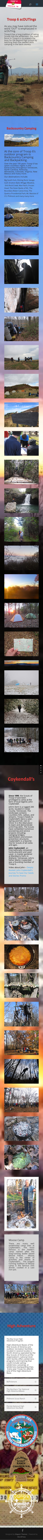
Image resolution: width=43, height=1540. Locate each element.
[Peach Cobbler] (21, 968)
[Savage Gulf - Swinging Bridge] (21, 484)
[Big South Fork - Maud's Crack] (21, 312)
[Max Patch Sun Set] (21, 666)
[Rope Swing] (21, 1083)
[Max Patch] (21, 723)
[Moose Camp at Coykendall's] (21, 911)
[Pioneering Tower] (21, 1026)
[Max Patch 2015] (21, 226)
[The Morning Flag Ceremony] (21, 1112)
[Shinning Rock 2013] (21, 255)
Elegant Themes (21, 1534)
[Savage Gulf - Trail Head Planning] (21, 455)
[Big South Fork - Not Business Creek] (21, 340)
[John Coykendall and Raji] (21, 1230)
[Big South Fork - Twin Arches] (21, 283)
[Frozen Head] (21, 627)
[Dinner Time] (21, 1054)
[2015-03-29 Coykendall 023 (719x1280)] (21, 1169)
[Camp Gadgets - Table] (21, 997)
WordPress (21, 1537)
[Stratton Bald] (21, 541)
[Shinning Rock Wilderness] (21, 369)
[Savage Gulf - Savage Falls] (21, 512)
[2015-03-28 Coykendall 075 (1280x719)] (21, 1140)
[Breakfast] (21, 940)
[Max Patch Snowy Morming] (21, 694)
